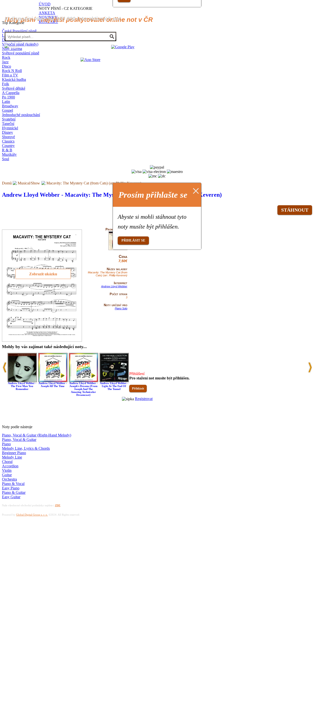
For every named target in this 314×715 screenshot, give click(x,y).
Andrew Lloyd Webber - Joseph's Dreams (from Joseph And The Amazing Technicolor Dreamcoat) (83, 389)
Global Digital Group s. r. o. (32, 514)
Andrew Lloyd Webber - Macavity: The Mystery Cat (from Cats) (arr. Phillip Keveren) (112, 195)
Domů (7, 183)
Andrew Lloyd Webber (114, 286)
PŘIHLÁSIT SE (133, 240)
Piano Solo (121, 308)
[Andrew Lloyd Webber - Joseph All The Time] (52, 381)
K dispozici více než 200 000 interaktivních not (63, 19)
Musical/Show (29, 183)
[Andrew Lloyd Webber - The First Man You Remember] (22, 381)
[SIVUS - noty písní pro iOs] (90, 60)
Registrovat (144, 399)
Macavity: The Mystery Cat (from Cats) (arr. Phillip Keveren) (93, 183)
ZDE (57, 505)
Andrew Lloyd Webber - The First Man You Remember (22, 386)
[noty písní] (12, 47)
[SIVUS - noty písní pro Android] (122, 47)
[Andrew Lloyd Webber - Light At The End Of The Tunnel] (114, 381)
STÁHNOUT (294, 210)
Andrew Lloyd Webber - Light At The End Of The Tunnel (114, 386)
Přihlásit (138, 388)
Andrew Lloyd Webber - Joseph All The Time (53, 385)
